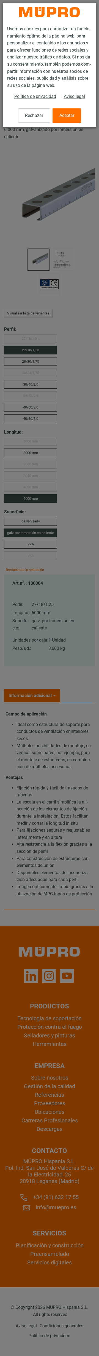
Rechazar (34, 115)
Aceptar (66, 115)
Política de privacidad (35, 96)
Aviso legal (74, 96)
